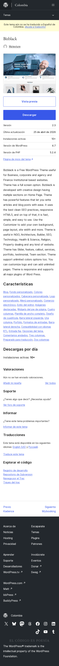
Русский (33, 446)
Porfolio (18, 322)
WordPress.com (14, 583)
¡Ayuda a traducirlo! (35, 26)
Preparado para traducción (18, 339)
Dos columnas (41, 339)
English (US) (19, 446)
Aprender (8, 554)
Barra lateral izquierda (31, 318)
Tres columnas (37, 335)
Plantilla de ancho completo (30, 313)
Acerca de (9, 526)
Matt (7, 589)
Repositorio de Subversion (17, 474)
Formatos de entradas (35, 322)
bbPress (10, 594)
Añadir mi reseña (12, 383)
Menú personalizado (31, 300)
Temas (6, 15)
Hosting (8, 538)
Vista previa (29, 101)
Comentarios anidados (15, 335)
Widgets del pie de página (31, 309)
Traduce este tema (13, 454)
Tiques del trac (11, 482)
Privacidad (9, 543)
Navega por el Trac (13, 478)
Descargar (30, 115)
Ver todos (50, 383)
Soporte (8, 560)
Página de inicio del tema (17, 159)
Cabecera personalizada (34, 296)
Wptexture (14, 46)
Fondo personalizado (21, 292)
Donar (36, 566)
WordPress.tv (13, 572)
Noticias (8, 532)
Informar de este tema (15, 426)
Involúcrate (38, 554)
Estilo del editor (25, 304)
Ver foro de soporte (14, 404)
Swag (36, 572)
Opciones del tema (32, 331)
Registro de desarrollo (15, 470)
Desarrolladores (12, 566)
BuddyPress (12, 600)
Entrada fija (15, 331)
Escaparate (38, 526)
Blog (5, 292)
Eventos (36, 560)
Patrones (36, 543)
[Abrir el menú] (54, 5)
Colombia (16, 615)
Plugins (35, 538)
